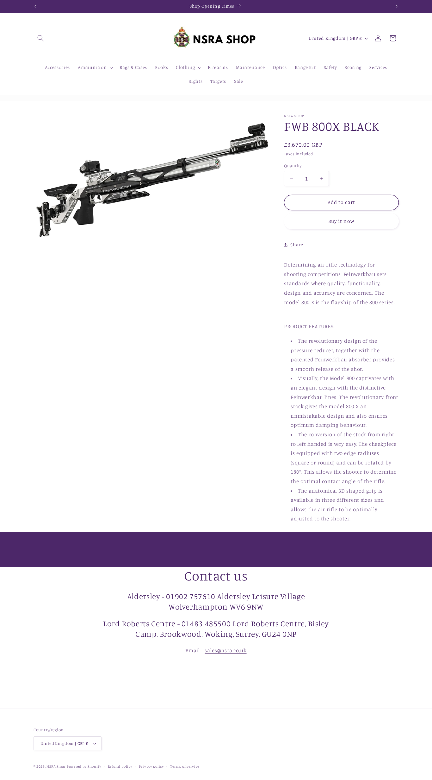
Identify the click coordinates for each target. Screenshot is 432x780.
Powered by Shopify (84, 766)
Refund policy (120, 766)
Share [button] (296, 244)
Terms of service (184, 766)
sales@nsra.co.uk (225, 650)
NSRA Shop (55, 766)
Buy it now (341, 221)
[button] (41, 38)
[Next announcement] (397, 6)
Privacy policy (151, 766)
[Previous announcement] (35, 6)
